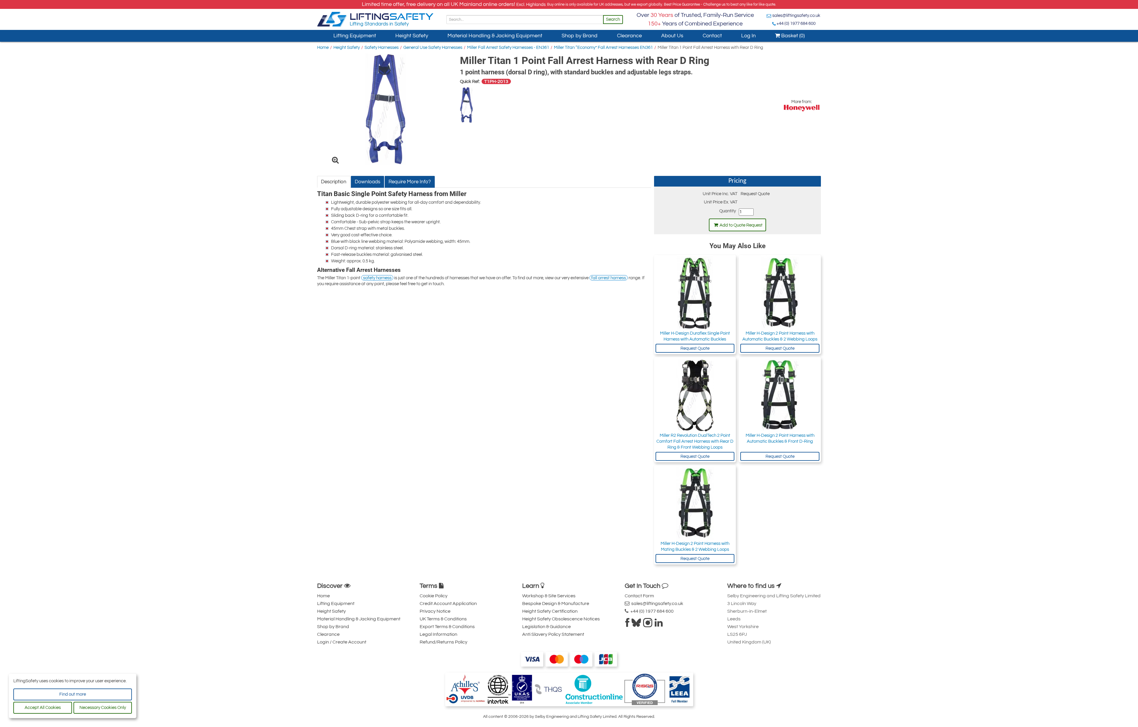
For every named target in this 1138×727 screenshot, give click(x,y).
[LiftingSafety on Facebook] (627, 625)
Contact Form (639, 595)
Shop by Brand (579, 35)
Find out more (72, 694)
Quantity (727, 211)
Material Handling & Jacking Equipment (494, 35)
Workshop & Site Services (549, 595)
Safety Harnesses (382, 47)
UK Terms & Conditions (443, 619)
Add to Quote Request (741, 225)
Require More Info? (410, 181)
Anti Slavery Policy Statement (553, 634)
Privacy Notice (435, 611)
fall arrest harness (608, 278)
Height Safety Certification (550, 611)
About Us (672, 35)
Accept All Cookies (43, 707)
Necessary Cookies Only (102, 707)
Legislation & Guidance (546, 626)
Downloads (367, 181)
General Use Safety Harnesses (432, 47)
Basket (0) (792, 35)
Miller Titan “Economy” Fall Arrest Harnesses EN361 (603, 47)
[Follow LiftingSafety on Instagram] (647, 625)
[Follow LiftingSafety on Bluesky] (636, 625)
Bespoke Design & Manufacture (555, 603)
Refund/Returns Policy (443, 642)
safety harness (377, 278)
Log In (748, 35)
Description (333, 181)
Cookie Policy (433, 595)
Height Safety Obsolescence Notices (561, 619)
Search (613, 19)
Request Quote (694, 348)
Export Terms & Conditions (447, 626)
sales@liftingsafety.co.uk (796, 15)
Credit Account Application (448, 603)
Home (323, 47)
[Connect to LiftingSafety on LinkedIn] (658, 625)
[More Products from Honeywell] (801, 108)
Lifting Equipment (354, 35)
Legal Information (438, 634)
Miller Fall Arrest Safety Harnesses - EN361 (508, 47)
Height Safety (411, 35)
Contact (712, 35)
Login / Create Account (341, 642)
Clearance (629, 35)
